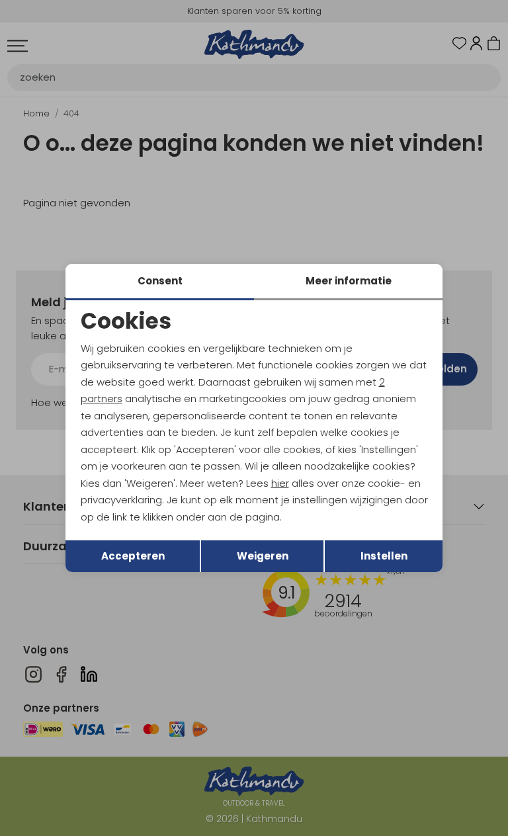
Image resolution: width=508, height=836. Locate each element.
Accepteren (133, 556)
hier (280, 483)
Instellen (383, 556)
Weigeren (262, 556)
